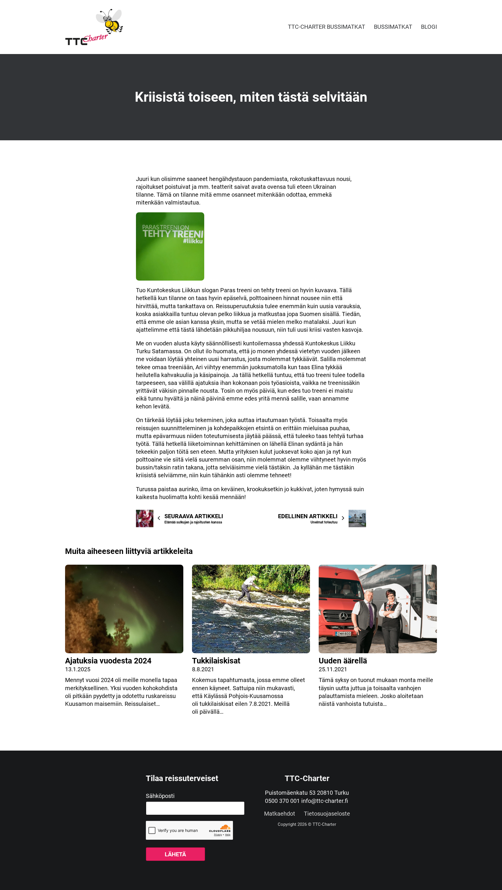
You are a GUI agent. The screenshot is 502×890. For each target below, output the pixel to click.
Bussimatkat (393, 26)
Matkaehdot (279, 814)
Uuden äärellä (343, 660)
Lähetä (175, 854)
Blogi (429, 26)
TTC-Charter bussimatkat (326, 26)
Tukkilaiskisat (216, 660)
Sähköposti (160, 795)
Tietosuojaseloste (327, 814)
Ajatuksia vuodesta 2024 (108, 660)
